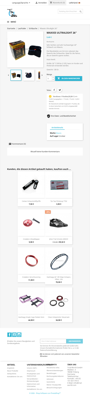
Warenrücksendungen (55, 370)
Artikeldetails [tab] (57, 127)
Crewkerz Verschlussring (31, 277)
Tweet (60, 90)
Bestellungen (51, 373)
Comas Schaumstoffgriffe (31, 201)
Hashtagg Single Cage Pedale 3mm (31, 317)
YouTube (14, 335)
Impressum (31, 371)
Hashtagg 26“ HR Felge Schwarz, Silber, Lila (59, 278)
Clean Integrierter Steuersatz (58, 317)
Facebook (9, 335)
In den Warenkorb (68, 78)
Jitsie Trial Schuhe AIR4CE (58, 239)
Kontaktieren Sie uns (14, 376)
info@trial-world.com (74, 384)
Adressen (50, 379)
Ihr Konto (52, 364)
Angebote (10, 368)
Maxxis (58, 133)
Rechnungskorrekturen (55, 376)
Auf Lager (54, 136)
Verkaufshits (11, 374)
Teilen (54, 90)
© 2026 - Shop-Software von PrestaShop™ (45, 393)
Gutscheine (51, 382)
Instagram (19, 335)
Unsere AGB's (32, 368)
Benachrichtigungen (54, 388)
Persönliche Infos (53, 368)
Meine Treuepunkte (54, 385)
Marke (53, 133)
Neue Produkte (12, 371)
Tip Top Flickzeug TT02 (58, 201)
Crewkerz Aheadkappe (31, 239)
